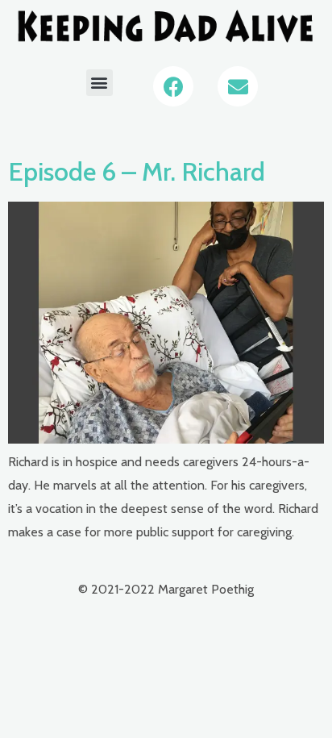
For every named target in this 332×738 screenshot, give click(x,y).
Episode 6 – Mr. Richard (136, 171)
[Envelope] (238, 86)
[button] (99, 82)
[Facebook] (173, 86)
